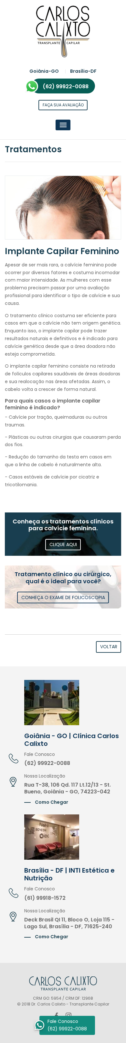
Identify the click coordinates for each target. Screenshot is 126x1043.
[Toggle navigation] (63, 125)
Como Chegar (51, 802)
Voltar (108, 646)
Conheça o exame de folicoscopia (63, 597)
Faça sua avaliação (63, 105)
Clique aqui (63, 544)
